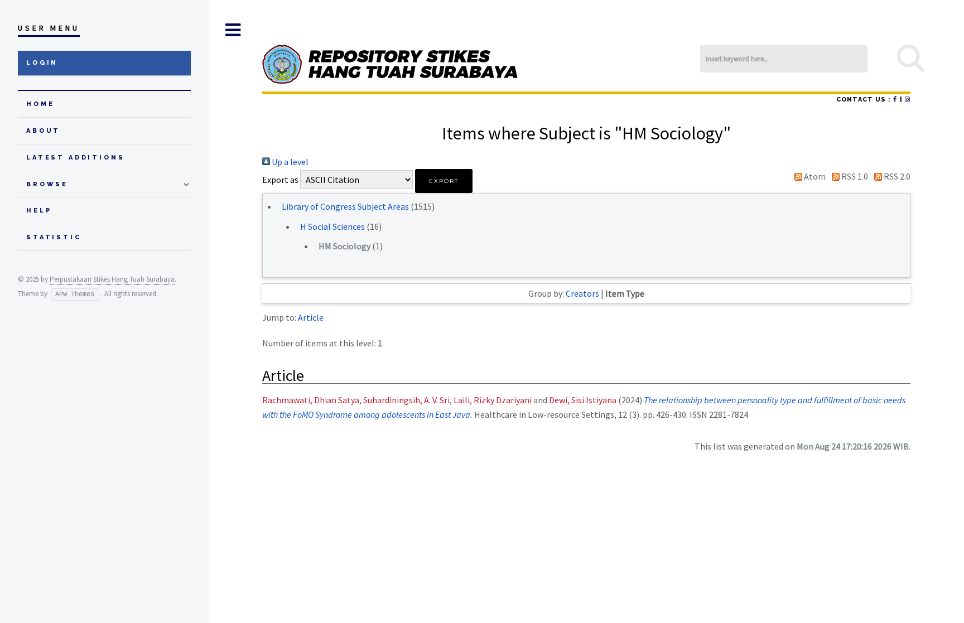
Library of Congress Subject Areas (345, 206)
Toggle (233, 30)
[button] (444, 181)
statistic (53, 237)
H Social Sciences (332, 226)
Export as (280, 179)
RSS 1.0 (854, 176)
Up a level (289, 161)
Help (38, 210)
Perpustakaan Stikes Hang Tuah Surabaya (112, 279)
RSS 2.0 (896, 176)
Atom (814, 176)
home (40, 104)
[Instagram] (907, 99)
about (43, 130)
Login (42, 62)
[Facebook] (895, 99)
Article (311, 317)
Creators (582, 293)
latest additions (75, 157)
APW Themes (74, 294)
